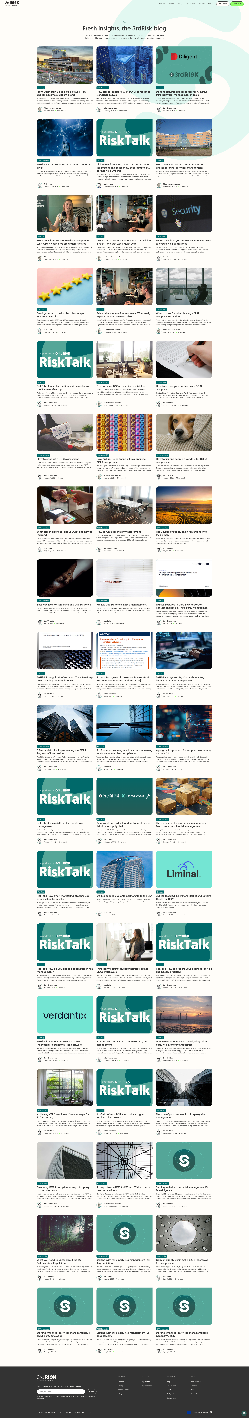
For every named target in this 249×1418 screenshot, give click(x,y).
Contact (194, 1394)
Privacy (68, 1412)
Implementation (124, 1390)
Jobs (192, 1390)
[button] (162, 4)
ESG (83, 1412)
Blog (168, 1382)
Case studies (190, 4)
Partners (194, 1386)
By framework (147, 1386)
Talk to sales (237, 4)
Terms (61, 1412)
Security (77, 1412)
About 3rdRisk (196, 1382)
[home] (12, 3)
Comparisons (171, 1398)
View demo (223, 4)
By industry (146, 1382)
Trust (89, 1412)
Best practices (172, 1394)
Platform (121, 1382)
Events (169, 1390)
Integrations (122, 1394)
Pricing (180, 4)
